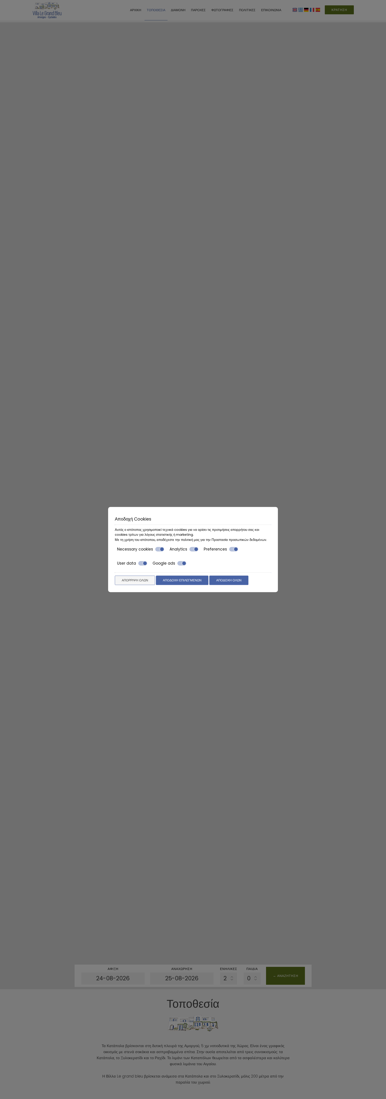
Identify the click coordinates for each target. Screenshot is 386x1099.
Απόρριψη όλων (135, 580)
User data (126, 563)
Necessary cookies (135, 549)
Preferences (215, 549)
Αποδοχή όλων (228, 580)
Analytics (178, 549)
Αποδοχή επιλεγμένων (182, 580)
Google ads (164, 563)
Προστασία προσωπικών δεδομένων (239, 539)
